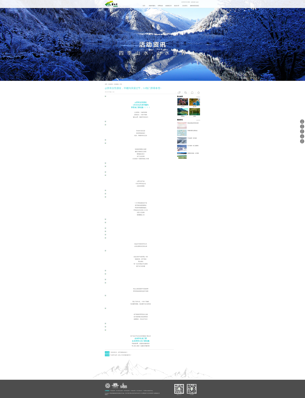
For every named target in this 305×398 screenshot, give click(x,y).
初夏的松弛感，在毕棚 (193, 153)
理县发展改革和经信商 (193, 123)
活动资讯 (184, 5)
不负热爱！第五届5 (192, 138)
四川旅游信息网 (119, 390)
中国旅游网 (112, 390)
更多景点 (198, 97)
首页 (144, 5)
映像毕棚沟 (152, 5)
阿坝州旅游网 (127, 390)
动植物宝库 (168, 5)
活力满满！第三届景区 (193, 145)
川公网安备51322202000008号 (147, 393)
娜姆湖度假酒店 (194, 5)
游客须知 (156, 393)
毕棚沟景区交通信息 (192, 130)
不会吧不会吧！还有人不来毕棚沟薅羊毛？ (118, 355)
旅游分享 (176, 5)
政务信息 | (193, 2)
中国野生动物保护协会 (148, 390)
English (197, 2)
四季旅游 (160, 5)
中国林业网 (133, 390)
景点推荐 (188, 125)
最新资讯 (188, 136)
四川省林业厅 (139, 390)
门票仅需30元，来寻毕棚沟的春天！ (116, 352)
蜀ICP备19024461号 (136, 393)
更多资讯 (198, 120)
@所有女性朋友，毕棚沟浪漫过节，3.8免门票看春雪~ (133, 88)
